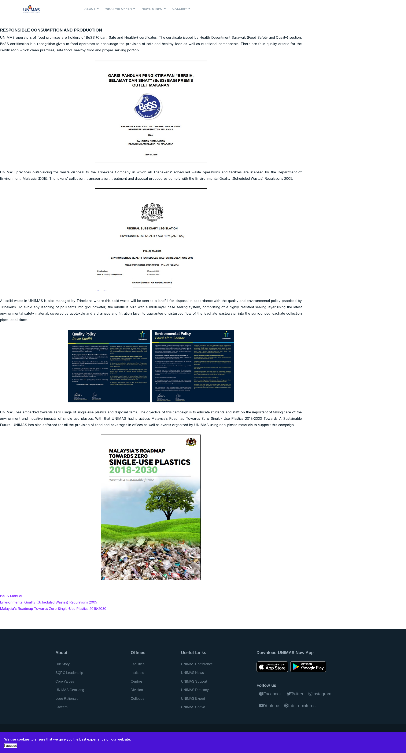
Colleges (137, 698)
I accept (10, 745)
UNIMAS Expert (193, 698)
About (90, 8)
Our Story (62, 664)
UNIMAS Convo (193, 707)
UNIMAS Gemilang (69, 690)
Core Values (64, 681)
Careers (61, 707)
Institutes (137, 673)
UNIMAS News (192, 673)
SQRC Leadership (69, 673)
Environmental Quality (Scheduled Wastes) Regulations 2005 (48, 602)
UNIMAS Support (194, 681)
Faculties (137, 664)
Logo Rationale (66, 698)
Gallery (179, 8)
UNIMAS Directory (195, 690)
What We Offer (118, 8)
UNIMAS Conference (197, 664)
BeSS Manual (11, 596)
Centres (137, 681)
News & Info (152, 8)
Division (137, 690)
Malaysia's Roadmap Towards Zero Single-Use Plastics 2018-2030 (53, 608)
